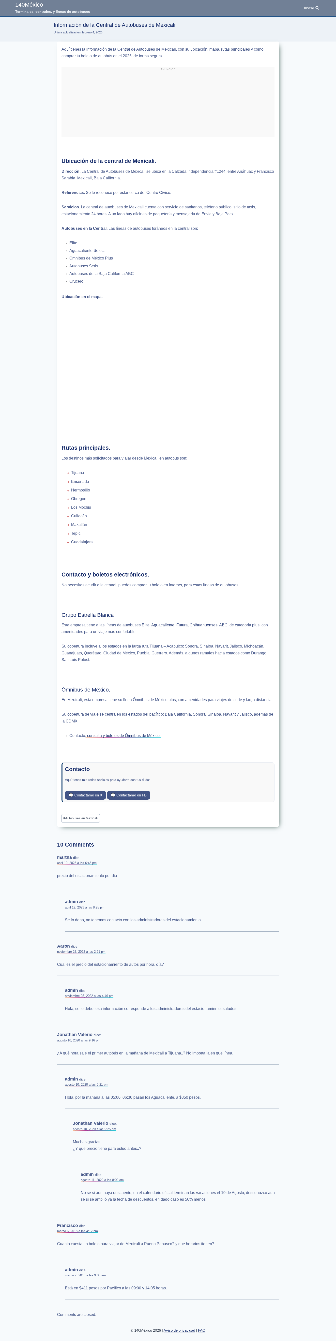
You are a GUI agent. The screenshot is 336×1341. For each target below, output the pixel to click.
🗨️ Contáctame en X (85, 795)
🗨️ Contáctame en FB (129, 795)
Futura (182, 625)
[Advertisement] (168, 104)
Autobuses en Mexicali (80, 818)
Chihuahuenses (203, 625)
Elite (146, 625)
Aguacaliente (162, 625)
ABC (223, 625)
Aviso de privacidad (179, 1330)
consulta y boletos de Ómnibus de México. (123, 736)
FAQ (201, 1330)
